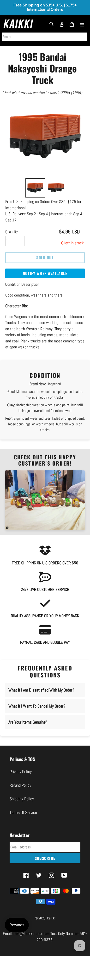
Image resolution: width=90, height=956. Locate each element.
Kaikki (51, 918)
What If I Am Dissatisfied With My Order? (41, 690)
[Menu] (82, 23)
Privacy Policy (21, 771)
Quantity (11, 231)
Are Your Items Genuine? (27, 722)
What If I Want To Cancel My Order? (36, 706)
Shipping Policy (22, 799)
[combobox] (44, 37)
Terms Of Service (23, 812)
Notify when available (45, 273)
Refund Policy (20, 785)
